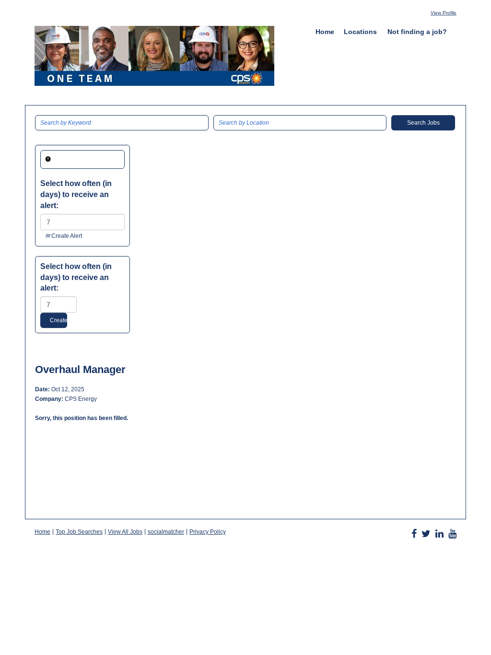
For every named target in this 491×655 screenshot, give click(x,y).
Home (325, 31)
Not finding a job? (417, 31)
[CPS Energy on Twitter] (426, 533)
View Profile (443, 12)
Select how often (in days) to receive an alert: (76, 194)
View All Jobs (125, 531)
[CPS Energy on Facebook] (414, 533)
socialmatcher (166, 531)
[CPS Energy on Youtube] (452, 533)
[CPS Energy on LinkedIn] (439, 533)
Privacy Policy (207, 531)
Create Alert (66, 236)
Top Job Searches (79, 531)
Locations (360, 31)
